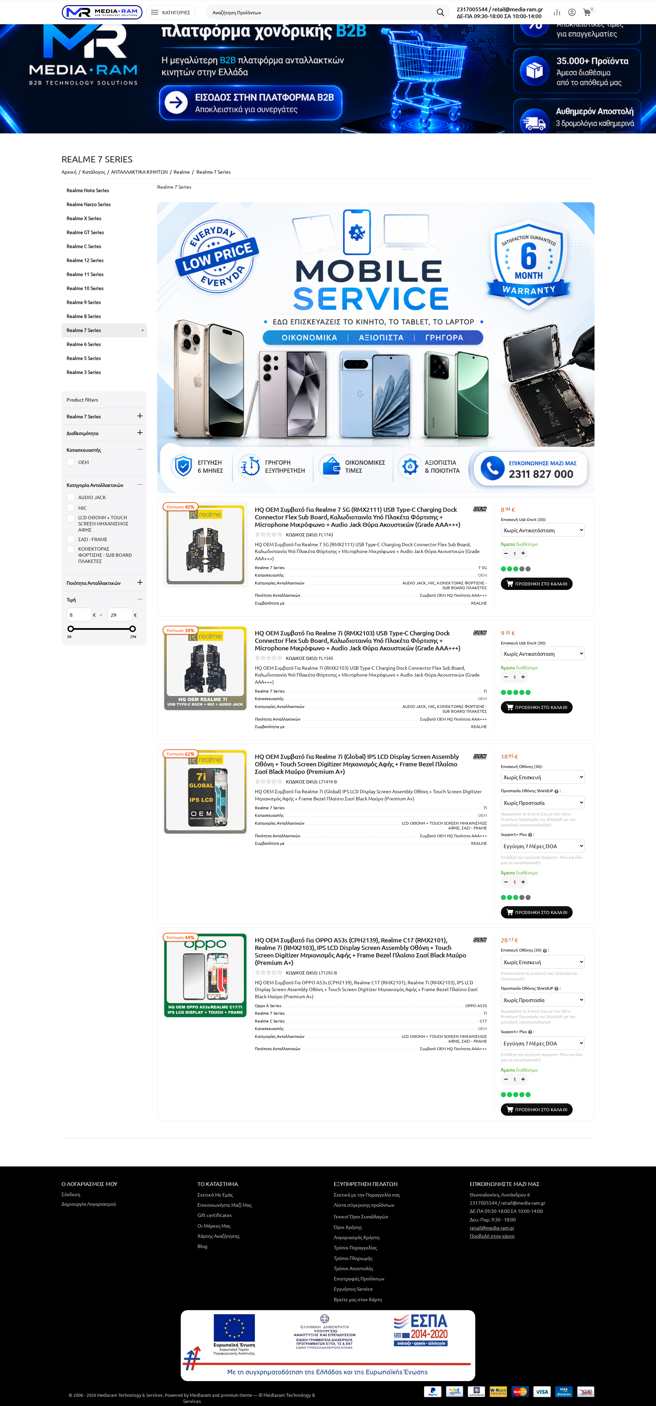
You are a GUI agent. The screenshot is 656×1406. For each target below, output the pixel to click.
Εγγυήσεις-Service (353, 1289)
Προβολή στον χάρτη (492, 1236)
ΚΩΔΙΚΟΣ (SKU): (302, 534)
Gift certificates (214, 1215)
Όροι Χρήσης (348, 1227)
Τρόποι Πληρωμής (353, 1258)
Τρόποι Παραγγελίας (355, 1247)
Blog (202, 1246)
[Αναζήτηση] (442, 12)
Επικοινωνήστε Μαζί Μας (224, 1205)
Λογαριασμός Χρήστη (357, 1237)
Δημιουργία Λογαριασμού (89, 1204)
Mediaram (200, 1395)
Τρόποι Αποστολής (353, 1268)
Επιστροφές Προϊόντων (359, 1278)
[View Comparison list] (556, 12)
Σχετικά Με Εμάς (215, 1194)
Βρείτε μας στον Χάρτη (358, 1299)
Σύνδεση (71, 1194)
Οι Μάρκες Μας (213, 1225)
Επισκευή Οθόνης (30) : (525, 950)
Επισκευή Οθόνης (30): (522, 766)
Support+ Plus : (517, 834)
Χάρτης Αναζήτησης (218, 1236)
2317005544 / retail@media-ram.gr (500, 8)
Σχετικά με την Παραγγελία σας (367, 1194)
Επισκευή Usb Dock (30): (523, 519)
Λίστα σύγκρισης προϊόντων (364, 1205)
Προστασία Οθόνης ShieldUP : (531, 790)
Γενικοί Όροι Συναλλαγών (361, 1216)
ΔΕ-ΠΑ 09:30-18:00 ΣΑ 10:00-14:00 (499, 15)
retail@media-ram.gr (492, 1227)
